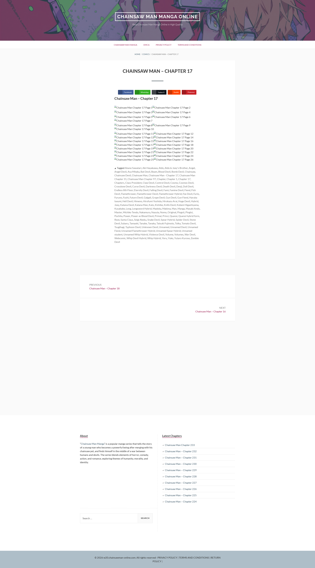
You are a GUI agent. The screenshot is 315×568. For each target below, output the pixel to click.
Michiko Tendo (130, 212)
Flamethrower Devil (147, 193)
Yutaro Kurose (182, 238)
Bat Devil (145, 171)
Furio (196, 193)
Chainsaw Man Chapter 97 (142, 179)
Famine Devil (176, 190)
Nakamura (144, 212)
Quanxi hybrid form (188, 215)
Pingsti (180, 212)
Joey (116, 204)
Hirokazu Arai (170, 201)
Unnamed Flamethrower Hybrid (138, 230)
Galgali (147, 197)
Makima (166, 208)
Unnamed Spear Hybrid (168, 230)
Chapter (161, 179)
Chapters (119, 182)
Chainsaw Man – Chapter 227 (181, 482)
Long (128, 208)
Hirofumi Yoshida (152, 201)
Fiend (187, 190)
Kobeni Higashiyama (187, 204)
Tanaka (152, 223)
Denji (179, 186)
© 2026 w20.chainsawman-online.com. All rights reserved (125, 557)
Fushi (126, 197)
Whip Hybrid (154, 238)
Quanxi (173, 215)
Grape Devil (158, 197)
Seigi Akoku (140, 219)
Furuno (118, 197)
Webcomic (120, 238)
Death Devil (169, 186)
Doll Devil (188, 186)
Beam (154, 171)
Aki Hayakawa (150, 167)
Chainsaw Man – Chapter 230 (181, 463)
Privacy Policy (163, 45)
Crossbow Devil (122, 186)
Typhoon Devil (133, 227)
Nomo (163, 212)
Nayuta (155, 212)
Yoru (164, 238)
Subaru (125, 223)
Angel (192, 167)
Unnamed (164, 227)
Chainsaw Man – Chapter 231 (181, 457)
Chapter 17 (184, 179)
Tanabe (143, 223)
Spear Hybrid (168, 219)
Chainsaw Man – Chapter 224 (181, 501)
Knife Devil (170, 204)
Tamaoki (134, 223)
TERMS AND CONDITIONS (194, 557)
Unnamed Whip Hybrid (136, 234)
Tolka (178, 223)
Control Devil (162, 182)
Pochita (118, 215)
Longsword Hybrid (142, 208)
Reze (117, 219)
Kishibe (159, 204)
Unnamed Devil (178, 227)
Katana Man (141, 204)
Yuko (170, 238)
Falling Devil (156, 190)
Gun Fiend (182, 197)
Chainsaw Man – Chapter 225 (181, 495)
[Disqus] (157, 367)
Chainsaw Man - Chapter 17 (163, 175)
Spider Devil (182, 219)
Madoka (157, 208)
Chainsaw (190, 171)
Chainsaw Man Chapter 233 (180, 444)
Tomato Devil (189, 223)
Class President (133, 182)
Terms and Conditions (189, 45)
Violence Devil (156, 234)
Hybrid (194, 201)
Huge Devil (184, 201)
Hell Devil (127, 201)
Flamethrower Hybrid (170, 193)
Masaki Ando (193, 208)
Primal (158, 215)
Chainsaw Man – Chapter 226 (181, 488)
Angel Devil (120, 171)
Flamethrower (128, 193)
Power (126, 215)
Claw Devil (148, 182)
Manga (181, 208)
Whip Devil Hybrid (136, 238)
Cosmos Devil (186, 182)
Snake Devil (153, 219)
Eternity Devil (141, 190)
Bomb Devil (178, 171)
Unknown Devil (150, 227)
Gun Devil (171, 197)
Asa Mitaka (134, 171)
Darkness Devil (154, 186)
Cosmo (174, 182)
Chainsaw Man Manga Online (157, 16)
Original (172, 212)
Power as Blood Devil (142, 215)
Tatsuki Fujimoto (165, 223)
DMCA (146, 45)
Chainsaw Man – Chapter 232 (181, 451)
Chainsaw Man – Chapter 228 (181, 476)
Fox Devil (187, 193)
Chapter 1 (172, 179)
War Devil (190, 234)
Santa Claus (127, 219)
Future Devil (136, 197)
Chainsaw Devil (122, 175)
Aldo (161, 167)
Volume (169, 234)
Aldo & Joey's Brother (176, 167)
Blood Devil (164, 171)
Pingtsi (189, 212)
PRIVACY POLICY (168, 557)
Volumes (179, 234)
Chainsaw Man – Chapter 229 (181, 470)
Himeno (138, 201)
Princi (166, 215)
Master (118, 212)
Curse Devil (138, 186)
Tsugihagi (119, 227)
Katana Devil (127, 204)
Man (174, 208)
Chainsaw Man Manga (125, 45)
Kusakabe (119, 208)
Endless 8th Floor (123, 190)
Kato (151, 204)
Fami (166, 190)
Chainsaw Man (140, 175)
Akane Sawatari (133, 167)
